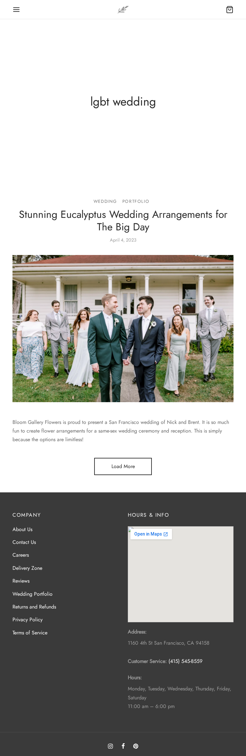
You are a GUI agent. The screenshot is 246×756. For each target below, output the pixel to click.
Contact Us (24, 542)
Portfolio (135, 201)
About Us (22, 529)
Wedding (105, 201)
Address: (137, 631)
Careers (20, 555)
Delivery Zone (27, 568)
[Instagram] (110, 746)
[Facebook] (123, 746)
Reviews (20, 581)
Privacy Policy (27, 619)
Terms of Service (29, 632)
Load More (123, 466)
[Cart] (230, 9)
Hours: (135, 677)
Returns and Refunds (34, 606)
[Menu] (16, 9)
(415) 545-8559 (185, 661)
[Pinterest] (136, 746)
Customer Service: (147, 661)
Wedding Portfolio (32, 594)
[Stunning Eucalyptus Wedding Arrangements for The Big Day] (123, 328)
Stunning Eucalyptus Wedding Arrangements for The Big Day (123, 220)
